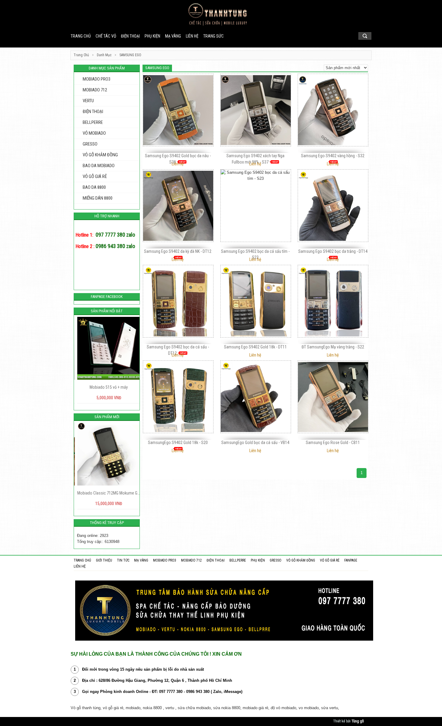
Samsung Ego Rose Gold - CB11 (333, 442)
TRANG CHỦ (82, 560)
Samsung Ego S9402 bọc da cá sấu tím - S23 (255, 254)
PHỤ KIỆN (152, 36)
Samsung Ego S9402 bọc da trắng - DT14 (332, 251)
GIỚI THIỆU (104, 560)
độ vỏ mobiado (283, 708)
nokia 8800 (152, 708)
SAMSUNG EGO (130, 55)
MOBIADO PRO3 (96, 79)
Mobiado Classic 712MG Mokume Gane (106, 493)
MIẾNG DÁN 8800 (97, 198)
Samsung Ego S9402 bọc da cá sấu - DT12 (178, 350)
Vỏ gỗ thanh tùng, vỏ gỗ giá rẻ (97, 708)
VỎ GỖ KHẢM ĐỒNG (100, 155)
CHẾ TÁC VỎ (106, 36)
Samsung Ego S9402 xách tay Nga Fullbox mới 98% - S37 (255, 158)
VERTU (88, 100)
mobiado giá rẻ (255, 708)
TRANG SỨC (213, 36)
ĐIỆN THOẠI (130, 36)
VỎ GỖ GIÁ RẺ (95, 176)
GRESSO (90, 144)
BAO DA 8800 (94, 187)
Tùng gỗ (357, 721)
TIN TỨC (123, 560)
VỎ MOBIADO (94, 133)
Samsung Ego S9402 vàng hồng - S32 (332, 155)
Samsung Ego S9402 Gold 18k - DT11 (255, 347)
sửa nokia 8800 (226, 708)
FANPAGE (350, 560)
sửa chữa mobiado (194, 708)
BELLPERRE (93, 122)
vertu (169, 708)
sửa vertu (329, 708)
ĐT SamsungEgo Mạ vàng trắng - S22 (333, 347)
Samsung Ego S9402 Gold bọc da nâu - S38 (178, 158)
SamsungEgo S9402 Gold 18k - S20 (178, 442)
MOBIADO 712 (95, 90)
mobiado (133, 708)
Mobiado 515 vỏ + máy (107, 387)
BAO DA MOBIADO (99, 165)
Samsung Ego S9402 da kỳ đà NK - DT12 (177, 251)
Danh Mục (104, 55)
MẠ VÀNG (173, 36)
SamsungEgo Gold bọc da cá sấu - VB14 (255, 442)
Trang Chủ (81, 55)
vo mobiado (309, 708)
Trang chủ (81, 36)
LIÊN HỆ (192, 36)
